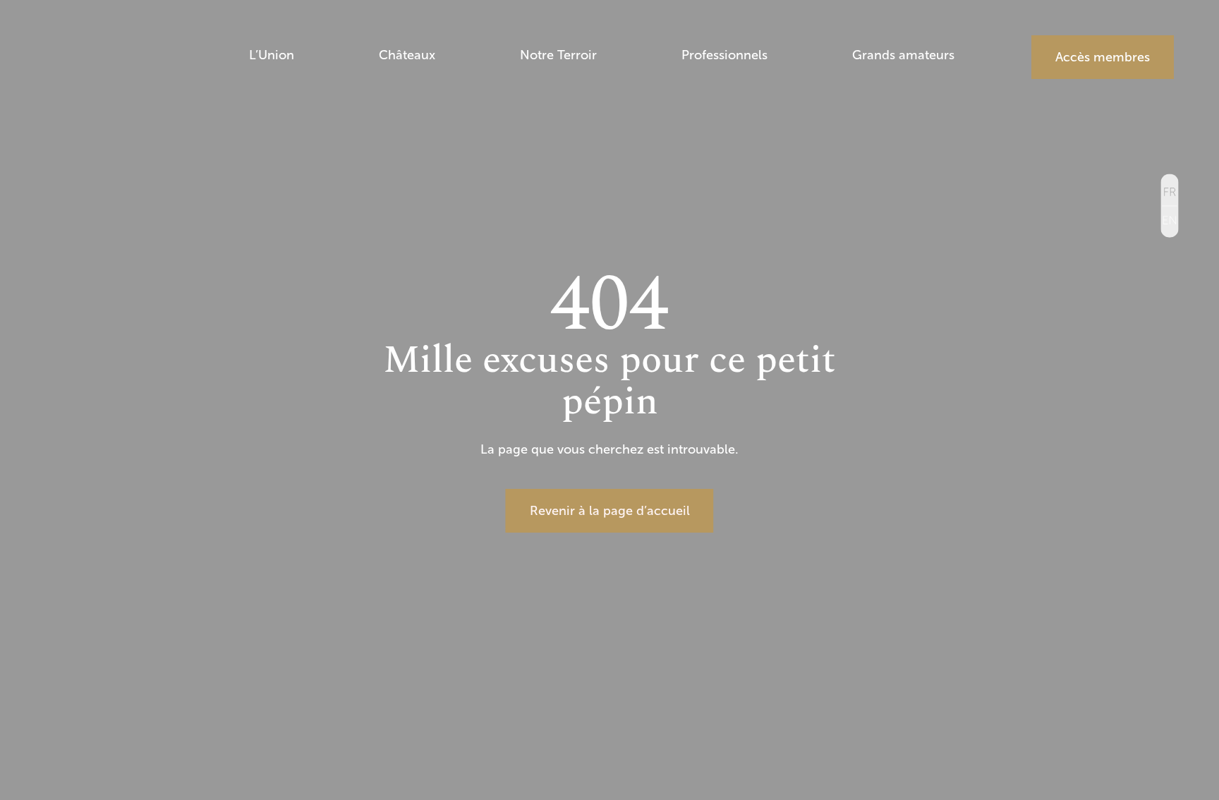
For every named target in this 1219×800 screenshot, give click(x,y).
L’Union (271, 56)
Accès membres (1102, 57)
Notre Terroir (558, 56)
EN (1170, 221)
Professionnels (724, 56)
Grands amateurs (903, 56)
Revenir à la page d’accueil (610, 511)
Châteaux (407, 56)
